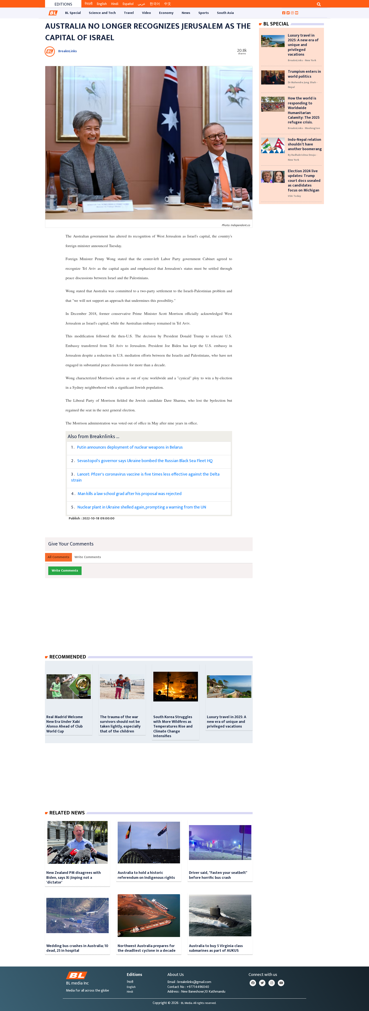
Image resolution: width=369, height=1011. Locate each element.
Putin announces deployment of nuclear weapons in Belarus (130, 447)
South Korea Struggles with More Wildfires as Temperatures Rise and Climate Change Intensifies (173, 726)
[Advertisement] (152, 620)
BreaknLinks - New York (302, 60)
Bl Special (276, 24)
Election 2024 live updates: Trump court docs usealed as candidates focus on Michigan (304, 180)
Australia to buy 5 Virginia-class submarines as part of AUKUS (216, 948)
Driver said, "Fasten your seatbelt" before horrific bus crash (218, 875)
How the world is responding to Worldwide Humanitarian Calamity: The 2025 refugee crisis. (303, 110)
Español (128, 4)
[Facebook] (253, 983)
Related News (67, 813)
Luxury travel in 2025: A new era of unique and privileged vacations (226, 722)
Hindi (114, 4)
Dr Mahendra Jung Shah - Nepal (302, 84)
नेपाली (88, 4)
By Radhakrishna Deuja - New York (302, 157)
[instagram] (271, 983)
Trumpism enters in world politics (304, 73)
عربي (141, 4)
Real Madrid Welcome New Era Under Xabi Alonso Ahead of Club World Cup (64, 724)
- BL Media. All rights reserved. (197, 1003)
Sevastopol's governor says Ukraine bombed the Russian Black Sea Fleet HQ (145, 460)
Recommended (67, 657)
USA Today (294, 196)
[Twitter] (262, 983)
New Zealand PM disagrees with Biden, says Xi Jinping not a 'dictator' (73, 877)
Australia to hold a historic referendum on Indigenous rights (146, 875)
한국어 (155, 4)
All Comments (58, 557)
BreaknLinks (67, 51)
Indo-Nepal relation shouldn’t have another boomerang (305, 144)
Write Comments (88, 557)
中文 (167, 4)
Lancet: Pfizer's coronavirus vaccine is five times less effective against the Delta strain (145, 477)
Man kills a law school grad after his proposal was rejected (130, 493)
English (102, 4)
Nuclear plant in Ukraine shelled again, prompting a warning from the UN (141, 507)
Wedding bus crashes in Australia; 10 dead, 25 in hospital (77, 948)
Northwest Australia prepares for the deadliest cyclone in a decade (147, 948)
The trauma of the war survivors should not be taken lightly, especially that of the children (120, 724)
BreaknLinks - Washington (304, 128)
